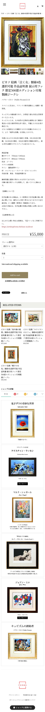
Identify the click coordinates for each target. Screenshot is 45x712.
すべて (6, 394)
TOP (2, 13)
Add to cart (15, 275)
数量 (3, 253)
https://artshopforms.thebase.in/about (17, 226)
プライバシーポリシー (14, 695)
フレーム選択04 (8, 242)
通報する (24, 292)
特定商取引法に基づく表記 (29, 695)
